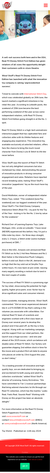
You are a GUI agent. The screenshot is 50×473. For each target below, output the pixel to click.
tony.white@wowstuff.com (22, 420)
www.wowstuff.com (16, 416)
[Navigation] (46, 5)
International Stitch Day (35, 93)
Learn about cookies (35, 459)
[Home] (7, 5)
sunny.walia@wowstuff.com (17, 423)
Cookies (25, 452)
